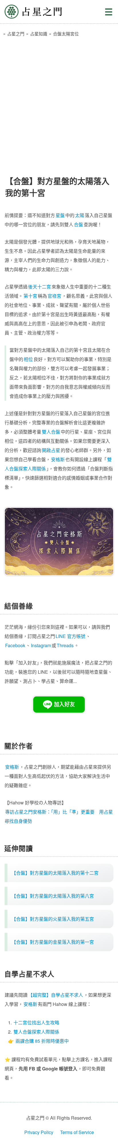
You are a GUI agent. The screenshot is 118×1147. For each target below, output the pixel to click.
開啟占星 (51, 450)
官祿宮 (54, 296)
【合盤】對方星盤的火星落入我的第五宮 (52, 919)
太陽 (79, 215)
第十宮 (30, 296)
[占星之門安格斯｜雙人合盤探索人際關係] (59, 541)
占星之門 (33, 12)
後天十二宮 (39, 286)
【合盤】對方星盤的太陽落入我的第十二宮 (55, 872)
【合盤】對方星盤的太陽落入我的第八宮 (52, 895)
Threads (65, 645)
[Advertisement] (59, 103)
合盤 (78, 224)
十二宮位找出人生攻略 (36, 1022)
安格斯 (58, 459)
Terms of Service (77, 1132)
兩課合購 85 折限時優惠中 (42, 1041)
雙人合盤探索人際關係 (36, 1031)
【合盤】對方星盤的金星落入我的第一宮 (52, 942)
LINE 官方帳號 (70, 636)
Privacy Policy (38, 1132)
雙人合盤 (51, 431)
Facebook (15, 645)
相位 (28, 359)
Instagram (41, 645)
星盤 (60, 215)
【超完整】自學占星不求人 (55, 995)
